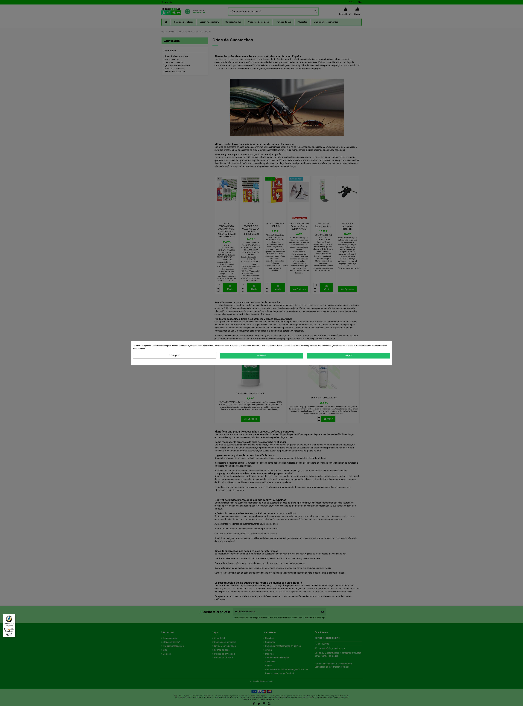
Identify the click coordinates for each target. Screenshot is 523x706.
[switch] (9, 634)
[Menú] (13, 615)
